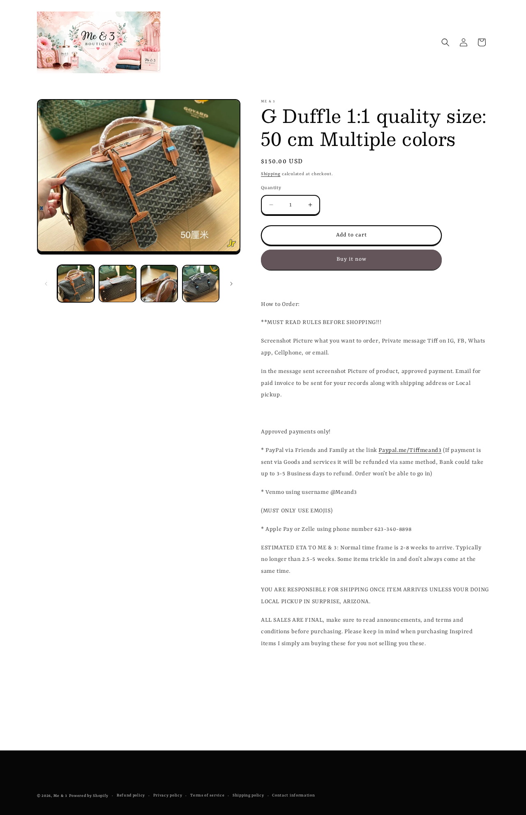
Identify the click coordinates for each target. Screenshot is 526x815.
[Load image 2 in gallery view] (117, 283)
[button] (445, 42)
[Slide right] (231, 284)
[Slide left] (46, 284)
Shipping (271, 173)
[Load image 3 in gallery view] (159, 283)
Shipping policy (248, 795)
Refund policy (131, 795)
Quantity (271, 188)
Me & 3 (60, 796)
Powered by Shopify (89, 796)
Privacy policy (167, 795)
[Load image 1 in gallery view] (76, 283)
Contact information (293, 795)
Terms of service (207, 795)
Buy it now (352, 259)
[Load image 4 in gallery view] (200, 283)
